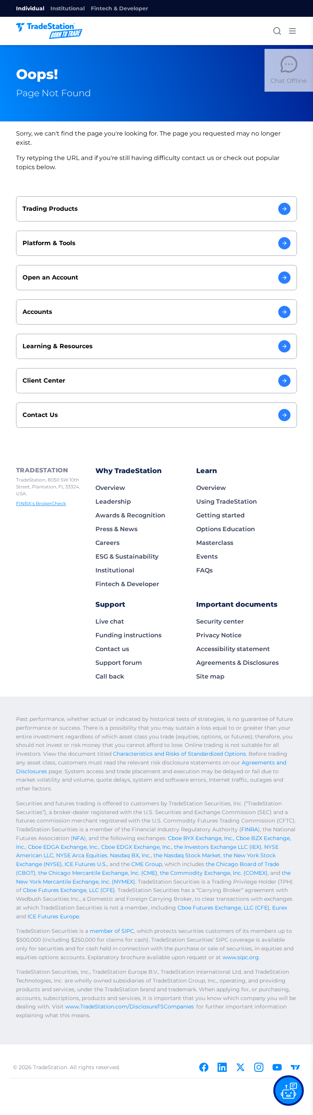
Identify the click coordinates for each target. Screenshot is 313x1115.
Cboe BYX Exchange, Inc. (200, 838)
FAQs (204, 570)
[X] (240, 1067)
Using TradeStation (226, 501)
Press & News (116, 529)
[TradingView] (295, 1067)
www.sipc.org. (241, 957)
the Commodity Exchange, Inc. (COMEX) (214, 872)
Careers (107, 542)
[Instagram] (258, 1067)
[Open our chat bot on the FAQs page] (288, 1090)
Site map (210, 676)
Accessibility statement (233, 649)
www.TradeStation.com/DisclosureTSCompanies (129, 1006)
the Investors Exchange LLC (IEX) (217, 847)
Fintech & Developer (119, 8)
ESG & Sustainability (126, 556)
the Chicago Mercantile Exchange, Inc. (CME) (97, 872)
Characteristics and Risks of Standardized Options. (180, 753)
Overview (110, 487)
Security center (220, 621)
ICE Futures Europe (53, 916)
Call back (109, 676)
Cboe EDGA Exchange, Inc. (63, 847)
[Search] (277, 31)
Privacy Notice (219, 635)
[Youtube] (277, 1067)
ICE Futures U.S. (86, 864)
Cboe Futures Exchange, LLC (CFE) (69, 890)
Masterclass (214, 542)
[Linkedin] (222, 1067)
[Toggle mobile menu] (292, 31)
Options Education (225, 529)
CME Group (146, 864)
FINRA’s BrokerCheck (41, 503)
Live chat (109, 621)
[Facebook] (203, 1067)
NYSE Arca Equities (81, 855)
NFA (78, 838)
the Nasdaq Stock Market (187, 855)
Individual (30, 8)
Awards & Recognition (130, 515)
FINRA (249, 829)
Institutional (67, 8)
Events (207, 556)
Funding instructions (128, 635)
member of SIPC (112, 931)
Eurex (279, 907)
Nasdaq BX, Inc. (130, 855)
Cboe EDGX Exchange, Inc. (136, 847)
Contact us (112, 649)
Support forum (118, 662)
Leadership (113, 501)
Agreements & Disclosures (237, 662)
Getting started (220, 515)
